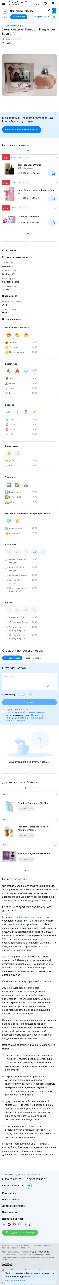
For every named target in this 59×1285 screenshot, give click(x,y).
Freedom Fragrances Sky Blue (33, 803)
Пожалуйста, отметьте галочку (16, 709)
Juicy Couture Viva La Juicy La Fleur (36, 190)
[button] (28, 151)
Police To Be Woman (28, 216)
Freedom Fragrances (25, 917)
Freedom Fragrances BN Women (34, 853)
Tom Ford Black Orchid (29, 165)
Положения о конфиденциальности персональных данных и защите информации (26, 718)
